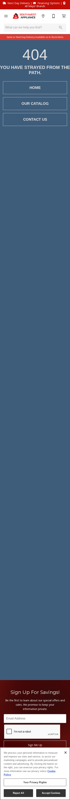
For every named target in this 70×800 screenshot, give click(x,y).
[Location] (43, 16)
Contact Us (35, 119)
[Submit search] (61, 27)
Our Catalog (35, 103)
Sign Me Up (35, 745)
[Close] (65, 752)
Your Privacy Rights (35, 782)
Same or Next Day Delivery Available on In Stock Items (35, 37)
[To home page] (24, 16)
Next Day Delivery (18, 3)
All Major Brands (35, 6)
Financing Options (49, 3)
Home (35, 88)
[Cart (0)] (64, 16)
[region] (35, 773)
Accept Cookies (51, 793)
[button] (5, 16)
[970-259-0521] (53, 16)
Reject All (18, 793)
